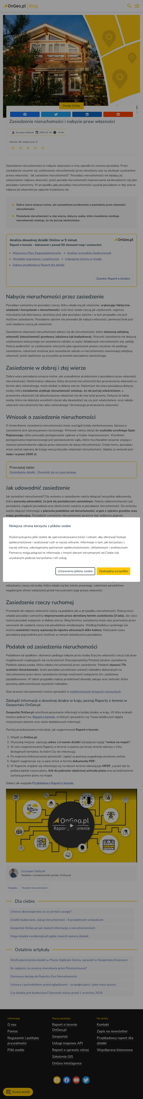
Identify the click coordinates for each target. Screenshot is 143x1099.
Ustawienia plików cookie (75, 571)
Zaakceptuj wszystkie (113, 571)
